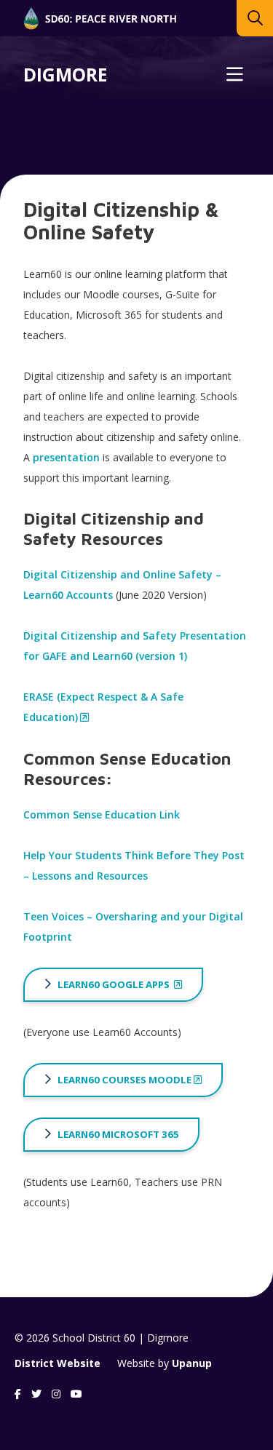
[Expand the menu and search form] (234, 75)
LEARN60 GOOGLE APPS (115, 984)
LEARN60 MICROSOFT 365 (118, 1134)
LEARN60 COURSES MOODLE (124, 1079)
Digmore (65, 75)
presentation (66, 457)
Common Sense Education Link (101, 814)
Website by (164, 1363)
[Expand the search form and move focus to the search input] (255, 18)
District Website (57, 1363)
